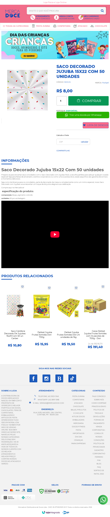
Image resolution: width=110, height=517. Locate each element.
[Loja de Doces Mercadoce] (12, 13)
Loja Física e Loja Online (55, 2)
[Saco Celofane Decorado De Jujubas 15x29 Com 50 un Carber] (15, 317)
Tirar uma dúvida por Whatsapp (85, 115)
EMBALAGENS (78, 420)
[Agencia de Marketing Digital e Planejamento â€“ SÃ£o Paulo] (65, 512)
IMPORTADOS (78, 433)
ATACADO (78, 403)
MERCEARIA (78, 423)
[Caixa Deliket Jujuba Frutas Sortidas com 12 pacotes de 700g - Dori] (95, 317)
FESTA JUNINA (78, 396)
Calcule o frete (62, 135)
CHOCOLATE (78, 406)
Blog (99, 464)
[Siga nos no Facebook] (33, 378)
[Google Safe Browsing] (63, 491)
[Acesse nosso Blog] (59, 378)
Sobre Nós (99, 400)
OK (84, 142)
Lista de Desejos (97, 125)
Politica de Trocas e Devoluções (99, 413)
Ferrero (99, 457)
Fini (99, 460)
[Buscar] (102, 10)
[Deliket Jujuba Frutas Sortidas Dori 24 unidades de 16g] (68, 317)
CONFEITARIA (78, 400)
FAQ (99, 467)
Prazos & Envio (99, 406)
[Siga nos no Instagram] (46, 378)
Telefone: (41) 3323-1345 (48, 396)
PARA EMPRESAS (78, 443)
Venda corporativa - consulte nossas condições (99, 433)
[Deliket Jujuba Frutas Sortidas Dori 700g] (42, 317)
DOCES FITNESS (78, 427)
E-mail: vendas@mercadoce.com (48, 403)
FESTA (78, 430)
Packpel (105, 83)
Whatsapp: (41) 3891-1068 (48, 400)
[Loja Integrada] (50, 512)
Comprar (91, 101)
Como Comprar (99, 403)
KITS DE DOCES (78, 416)
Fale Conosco (99, 396)
